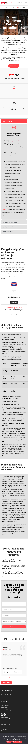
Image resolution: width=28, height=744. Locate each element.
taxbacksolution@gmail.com (8, 710)
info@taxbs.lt (4, 707)
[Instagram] (5, 714)
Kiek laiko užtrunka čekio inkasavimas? (13, 577)
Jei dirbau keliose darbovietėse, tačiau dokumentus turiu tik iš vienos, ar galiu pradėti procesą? (13, 566)
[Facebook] (2, 714)
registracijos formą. (16, 141)
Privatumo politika (6, 724)
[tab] (14, 121)
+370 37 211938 (5, 705)
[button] (26, 2)
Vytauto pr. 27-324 (6, 694)
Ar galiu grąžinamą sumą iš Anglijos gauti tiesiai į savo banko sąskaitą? (12, 572)
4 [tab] (10, 677)
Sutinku (9, 741)
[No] (25, 738)
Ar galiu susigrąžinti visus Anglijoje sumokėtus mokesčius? (12, 560)
